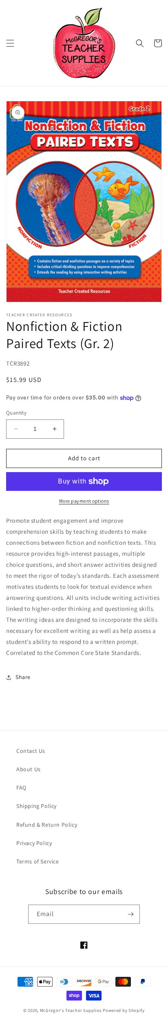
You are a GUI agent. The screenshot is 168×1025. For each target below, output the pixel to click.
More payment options (84, 501)
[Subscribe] (130, 914)
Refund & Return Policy (46, 824)
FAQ (21, 787)
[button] (10, 43)
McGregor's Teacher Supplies (71, 1010)
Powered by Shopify (124, 1010)
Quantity (16, 412)
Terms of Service (37, 861)
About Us (28, 769)
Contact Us (30, 750)
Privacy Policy (34, 843)
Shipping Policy (36, 806)
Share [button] (23, 677)
